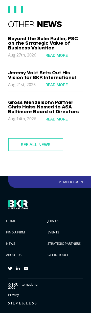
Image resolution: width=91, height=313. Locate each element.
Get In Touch (59, 255)
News (10, 243)
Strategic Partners (64, 243)
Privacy (13, 294)
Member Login (70, 181)
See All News (36, 144)
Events (53, 232)
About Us (13, 255)
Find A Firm (15, 232)
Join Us (53, 221)
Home (11, 221)
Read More (57, 55)
